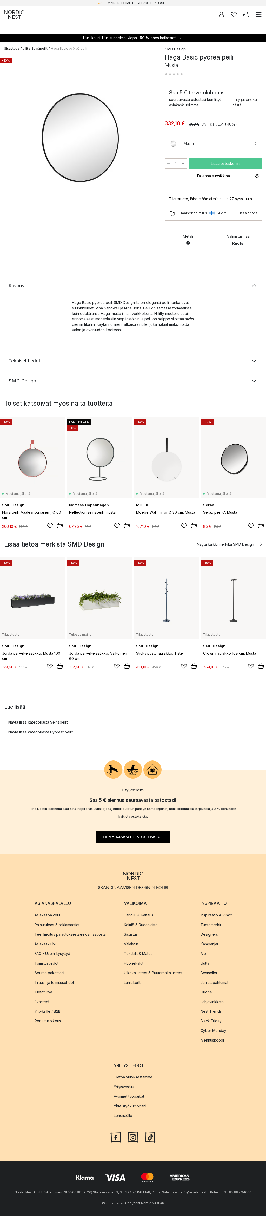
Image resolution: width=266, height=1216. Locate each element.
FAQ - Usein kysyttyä (52, 953)
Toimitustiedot (46, 963)
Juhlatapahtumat (214, 982)
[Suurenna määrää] (183, 163)
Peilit (24, 48)
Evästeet (42, 1001)
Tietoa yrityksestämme (133, 1077)
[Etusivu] (14, 14)
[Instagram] (133, 1137)
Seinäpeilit (39, 48)
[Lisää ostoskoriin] (60, 525)
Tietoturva (43, 992)
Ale (203, 953)
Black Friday (211, 1021)
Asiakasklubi (45, 944)
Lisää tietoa (247, 213)
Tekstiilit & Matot (138, 953)
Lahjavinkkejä (212, 1001)
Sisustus (10, 48)
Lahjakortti (132, 982)
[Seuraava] (149, 135)
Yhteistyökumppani (130, 1106)
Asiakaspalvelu (47, 915)
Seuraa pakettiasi (49, 973)
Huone (206, 992)
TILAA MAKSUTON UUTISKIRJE (133, 837)
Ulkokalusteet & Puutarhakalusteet (153, 973)
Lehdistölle (123, 1115)
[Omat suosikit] (234, 14)
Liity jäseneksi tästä (245, 102)
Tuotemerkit (211, 924)
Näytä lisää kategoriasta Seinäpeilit (38, 722)
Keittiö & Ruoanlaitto (141, 924)
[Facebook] (115, 1137)
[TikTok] (150, 1137)
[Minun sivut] (221, 14)
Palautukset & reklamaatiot (57, 924)
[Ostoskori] (246, 14)
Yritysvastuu (124, 1086)
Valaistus (131, 944)
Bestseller (209, 973)
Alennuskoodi (212, 1040)
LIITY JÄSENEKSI (122, 5)
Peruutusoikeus (48, 1021)
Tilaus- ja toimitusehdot (54, 982)
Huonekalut (133, 963)
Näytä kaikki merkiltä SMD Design (225, 544)
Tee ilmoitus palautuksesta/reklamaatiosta (70, 934)
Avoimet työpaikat (129, 1096)
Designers (209, 934)
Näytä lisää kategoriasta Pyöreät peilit (40, 732)
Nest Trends (211, 1011)
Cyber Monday (213, 1030)
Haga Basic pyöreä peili (69, 48)
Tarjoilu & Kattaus (138, 915)
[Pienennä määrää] (168, 163)
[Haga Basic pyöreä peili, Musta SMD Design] (79, 134)
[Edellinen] (9, 135)
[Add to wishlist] (50, 525)
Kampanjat (209, 944)
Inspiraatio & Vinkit (216, 915)
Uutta (205, 963)
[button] (174, 74)
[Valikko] (258, 14)
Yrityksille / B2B (48, 1011)
